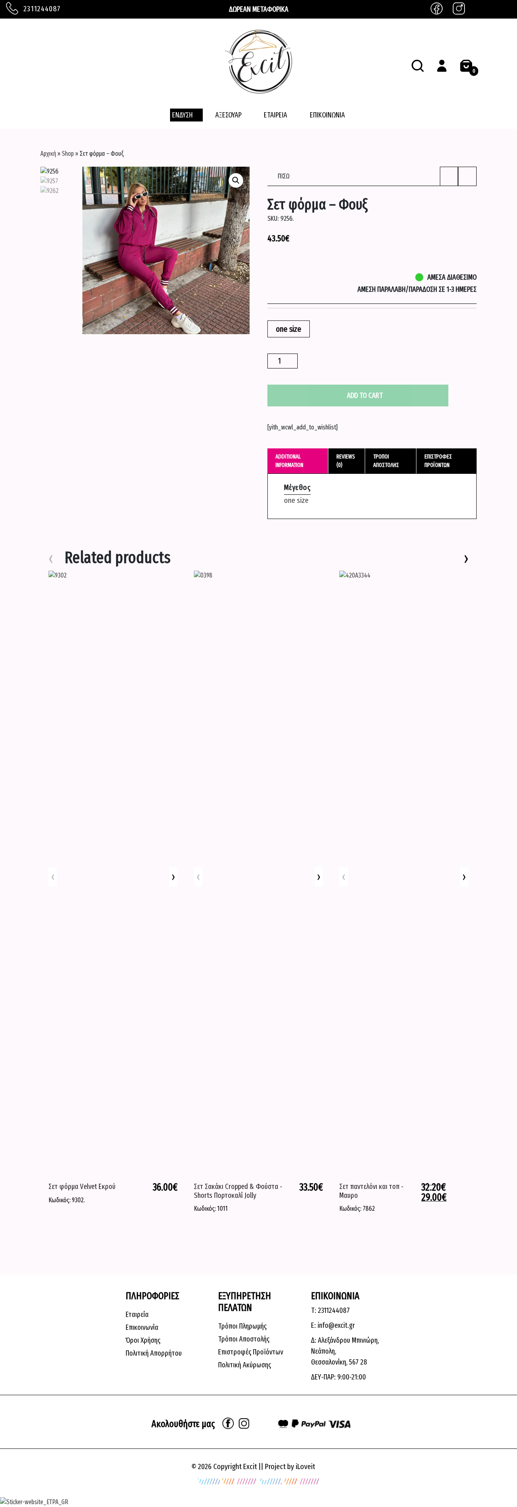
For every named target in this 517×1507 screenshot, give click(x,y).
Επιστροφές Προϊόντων (250, 1352)
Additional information (289, 461)
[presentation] (173, 876)
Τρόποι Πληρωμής (242, 1326)
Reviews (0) (345, 461)
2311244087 (41, 8)
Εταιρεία (137, 1314)
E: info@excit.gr (333, 1325)
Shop (68, 153)
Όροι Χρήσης (143, 1340)
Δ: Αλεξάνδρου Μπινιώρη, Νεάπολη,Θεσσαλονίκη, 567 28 (345, 1351)
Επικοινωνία (142, 1327)
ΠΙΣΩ (283, 176)
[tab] (297, 460)
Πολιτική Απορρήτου (154, 1353)
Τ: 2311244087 (330, 1310)
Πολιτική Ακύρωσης (244, 1364)
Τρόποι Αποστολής (243, 1339)
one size (296, 500)
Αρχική (48, 153)
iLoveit (305, 1466)
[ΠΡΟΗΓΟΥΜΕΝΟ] (449, 176)
